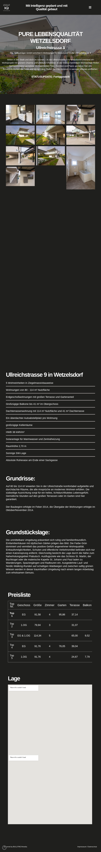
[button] (4, 847)
